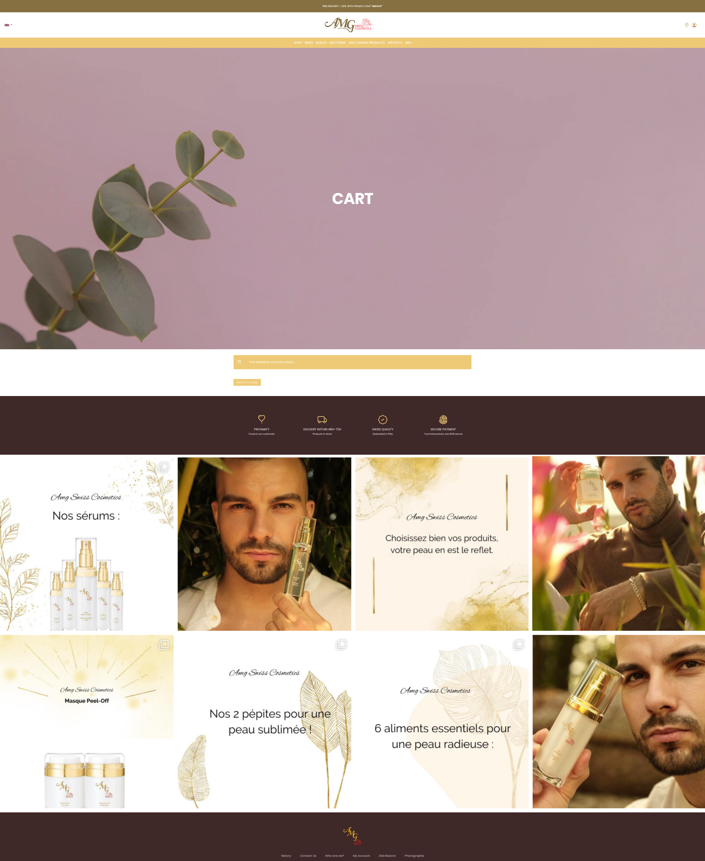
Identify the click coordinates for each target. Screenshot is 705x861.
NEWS (309, 43)
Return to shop (247, 382)
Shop (298, 43)
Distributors (387, 856)
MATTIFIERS (338, 43)
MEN (408, 43)
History (286, 856)
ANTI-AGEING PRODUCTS (367, 43)
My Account (361, 856)
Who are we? (334, 856)
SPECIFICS (395, 43)
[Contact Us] (686, 25)
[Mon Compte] (694, 25)
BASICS (321, 43)
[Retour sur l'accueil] (349, 25)
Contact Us (308, 856)
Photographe (414, 856)
